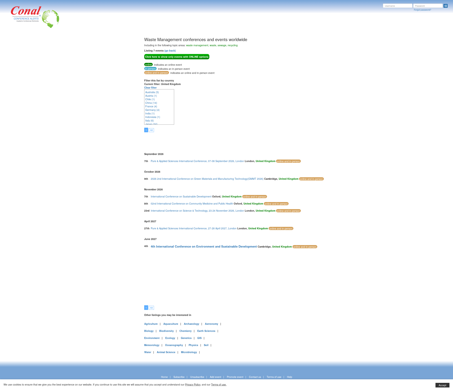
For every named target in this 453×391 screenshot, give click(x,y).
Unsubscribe (197, 377)
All (151, 130)
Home (164, 377)
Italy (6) (149, 120)
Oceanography (174, 345)
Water (147, 352)
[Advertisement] (73, 90)
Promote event (235, 377)
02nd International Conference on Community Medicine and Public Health (192, 203)
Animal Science (166, 352)
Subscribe (179, 377)
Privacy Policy (192, 384)
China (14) (151, 102)
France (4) (151, 106)
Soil (206, 345)
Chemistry (185, 331)
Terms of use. (218, 384)
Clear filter (150, 87)
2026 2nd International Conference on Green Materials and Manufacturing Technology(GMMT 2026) (207, 178)
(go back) (170, 50)
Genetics (186, 338)
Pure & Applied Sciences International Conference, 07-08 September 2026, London (197, 161)
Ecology (170, 338)
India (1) (150, 113)
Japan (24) (151, 124)
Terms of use (274, 377)
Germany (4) (152, 110)
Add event (215, 377)
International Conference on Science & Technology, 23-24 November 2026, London (197, 210)
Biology (149, 331)
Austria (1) (151, 95)
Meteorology (151, 345)
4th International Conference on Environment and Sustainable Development (204, 246)
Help (289, 377)
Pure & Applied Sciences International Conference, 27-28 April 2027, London (194, 228)
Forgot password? (422, 9)
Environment (152, 338)
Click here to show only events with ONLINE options (176, 56)
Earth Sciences (206, 331)
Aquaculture (170, 323)
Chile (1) (150, 99)
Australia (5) (152, 92)
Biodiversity (166, 331)
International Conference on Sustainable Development (181, 196)
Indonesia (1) (152, 117)
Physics (193, 345)
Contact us (255, 377)
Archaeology (191, 323)
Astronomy (211, 323)
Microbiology (189, 352)
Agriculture (151, 323)
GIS (199, 338)
